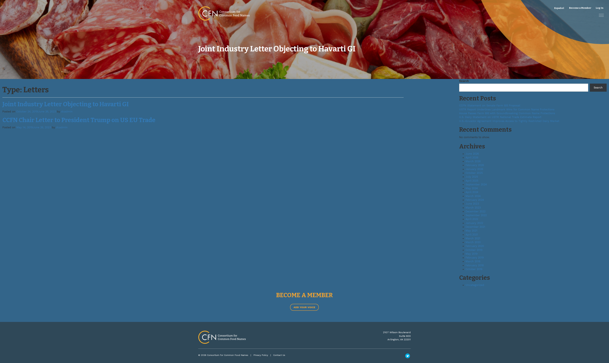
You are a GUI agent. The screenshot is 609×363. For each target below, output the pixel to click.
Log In (599, 8)
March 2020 (473, 242)
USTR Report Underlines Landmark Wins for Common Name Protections (506, 109)
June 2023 (472, 203)
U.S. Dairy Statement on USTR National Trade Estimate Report (500, 117)
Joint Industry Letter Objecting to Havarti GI (65, 104)
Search (464, 80)
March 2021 (472, 238)
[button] (601, 15)
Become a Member (580, 8)
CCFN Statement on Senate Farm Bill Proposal (489, 105)
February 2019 (474, 257)
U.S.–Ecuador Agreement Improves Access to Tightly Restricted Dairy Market (509, 121)
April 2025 (471, 180)
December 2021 (475, 226)
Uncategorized (474, 285)
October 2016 (473, 269)
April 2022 (471, 219)
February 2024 (474, 199)
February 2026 (474, 165)
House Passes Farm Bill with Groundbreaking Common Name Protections (507, 113)
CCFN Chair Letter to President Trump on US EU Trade (78, 120)
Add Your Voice (304, 307)
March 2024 (473, 196)
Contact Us (279, 355)
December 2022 (475, 211)
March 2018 (472, 261)
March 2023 (473, 207)
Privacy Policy (260, 355)
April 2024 (471, 192)
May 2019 (471, 253)
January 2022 (474, 223)
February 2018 (474, 265)
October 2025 (474, 172)
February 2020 (474, 246)
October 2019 (473, 250)
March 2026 (473, 161)
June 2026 (472, 153)
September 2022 (476, 215)
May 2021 (471, 230)
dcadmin (67, 111)
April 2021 (471, 234)
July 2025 (471, 176)
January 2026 (474, 169)
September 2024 (476, 184)
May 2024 (471, 188)
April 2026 (471, 157)
